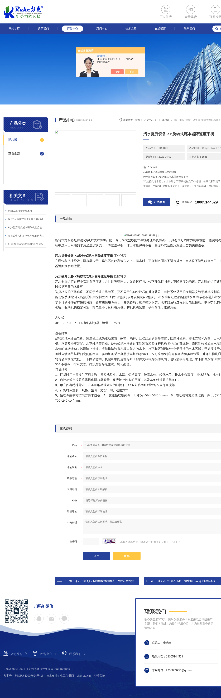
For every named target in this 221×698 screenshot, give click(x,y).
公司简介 (16, 654)
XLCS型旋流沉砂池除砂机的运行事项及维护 (27, 244)
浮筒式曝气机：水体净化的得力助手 (27, 235)
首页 (137, 120)
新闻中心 (101, 28)
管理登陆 (99, 675)
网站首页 (14, 28)
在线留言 (160, 28)
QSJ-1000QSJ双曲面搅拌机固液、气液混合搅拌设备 (107, 581)
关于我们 (43, 28)
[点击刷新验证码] (109, 541)
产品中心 (72, 28)
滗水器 (12, 139)
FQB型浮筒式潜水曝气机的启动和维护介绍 (27, 227)
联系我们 (189, 28)
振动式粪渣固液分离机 (20, 211)
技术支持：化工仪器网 (60, 675)
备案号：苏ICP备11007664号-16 (23, 675)
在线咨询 (159, 202)
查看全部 (14, 153)
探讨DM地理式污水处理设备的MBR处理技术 (27, 219)
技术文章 (131, 28)
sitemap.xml (84, 675)
